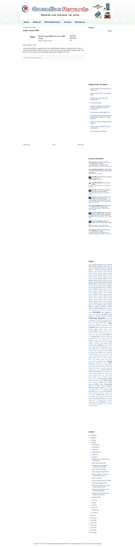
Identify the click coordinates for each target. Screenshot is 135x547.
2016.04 (90, 264)
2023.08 (30, 57)
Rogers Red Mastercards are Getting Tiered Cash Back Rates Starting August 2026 (100, 107)
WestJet (102, 402)
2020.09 (110, 282)
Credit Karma (103, 336)
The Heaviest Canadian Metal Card (100, 112)
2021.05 (100, 285)
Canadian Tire (93, 327)
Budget (103, 325)
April (93, 505)
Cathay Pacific (98, 329)
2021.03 (91, 285)
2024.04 (101, 297)
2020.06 (95, 282)
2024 (92, 440)
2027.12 (99, 310)
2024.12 (91, 301)
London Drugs (108, 359)
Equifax (101, 343)
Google (110, 349)
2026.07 (91, 308)
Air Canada (106, 312)
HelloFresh (103, 350)
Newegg (91, 370)
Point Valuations (52, 22)
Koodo (94, 357)
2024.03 (96, 297)
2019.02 (91, 277)
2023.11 (100, 296)
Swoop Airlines (108, 393)
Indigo (95, 354)
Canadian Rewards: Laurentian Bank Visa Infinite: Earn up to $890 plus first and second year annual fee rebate (100, 201)
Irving (111, 354)
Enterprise (91, 343)
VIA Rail (107, 398)
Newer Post (26, 144)
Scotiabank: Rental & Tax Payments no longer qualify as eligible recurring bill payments (101, 117)
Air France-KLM (96, 314)
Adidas (90, 312)
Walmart (110, 400)
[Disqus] (53, 80)
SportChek (92, 391)
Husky (104, 352)
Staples (104, 391)
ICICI (90, 354)
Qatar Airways (92, 377)
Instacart (99, 354)
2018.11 (100, 275)
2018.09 (91, 275)
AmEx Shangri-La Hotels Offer (100, 471)
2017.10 (110, 270)
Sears (94, 386)
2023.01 (101, 292)
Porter (95, 375)
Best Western (104, 322)
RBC (110, 379)
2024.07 (91, 299)
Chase (105, 329)
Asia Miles (91, 320)
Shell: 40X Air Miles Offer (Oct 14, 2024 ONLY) (99, 185)
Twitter (110, 396)
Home (26, 22)
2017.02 (90, 268)
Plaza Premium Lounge (103, 373)
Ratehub (95, 378)
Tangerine (99, 394)
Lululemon (94, 361)
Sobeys (93, 389)
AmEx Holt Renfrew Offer (99, 463)
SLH (90, 389)
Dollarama (110, 340)
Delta (111, 338)
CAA (111, 325)
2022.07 (95, 290)
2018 (92, 525)
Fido (95, 345)
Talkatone (93, 394)
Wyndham (100, 403)
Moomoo (104, 366)
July (93, 457)
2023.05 (95, 294)
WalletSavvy (104, 400)
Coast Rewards (102, 333)
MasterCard (91, 363)
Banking (98, 322)
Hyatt (107, 352)
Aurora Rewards (105, 320)
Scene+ (101, 384)
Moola (100, 366)
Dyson (102, 341)
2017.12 (96, 271)
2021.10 (100, 287)
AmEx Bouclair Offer (95, 103)
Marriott (109, 361)
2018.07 (105, 273)
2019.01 (110, 275)
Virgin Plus (95, 400)
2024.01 (110, 296)
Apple (110, 318)
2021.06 (105, 285)
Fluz (100, 347)
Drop (95, 341)
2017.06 (110, 268)
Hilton (110, 350)
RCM (90, 380)
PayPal (103, 370)
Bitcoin (97, 323)
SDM (90, 386)
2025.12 (100, 304)
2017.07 (91, 270)
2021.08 (91, 287)
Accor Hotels (109, 310)
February (94, 510)
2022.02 (95, 289)
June (93, 500)
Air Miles (104, 314)
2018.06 (100, 273)
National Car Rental (100, 368)
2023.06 (100, 294)
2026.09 (101, 308)
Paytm (107, 370)
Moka (97, 366)
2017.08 (97, 270)
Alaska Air (92, 316)
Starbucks (109, 391)
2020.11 (96, 283)
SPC (101, 389)
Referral (37, 22)
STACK (100, 391)
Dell (108, 338)
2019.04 (100, 277)
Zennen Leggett (96, 212)
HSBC (100, 352)
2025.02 (101, 301)
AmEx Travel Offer (97, 478)
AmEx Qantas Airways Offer (99, 483)
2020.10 (91, 283)
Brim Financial (97, 325)
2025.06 (95, 303)
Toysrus (97, 396)
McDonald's (91, 364)
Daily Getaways (102, 338)
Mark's (105, 361)
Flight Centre (96, 347)
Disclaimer (80, 22)
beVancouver (91, 323)
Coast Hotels (95, 333)
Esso (105, 343)
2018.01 (101, 271)
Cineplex (100, 331)
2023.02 (105, 292)
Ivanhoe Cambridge (93, 356)
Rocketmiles (95, 382)
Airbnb (110, 314)
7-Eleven (103, 310)
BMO (110, 324)
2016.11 (100, 266)
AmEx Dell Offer (96, 497)
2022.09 (105, 290)
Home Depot (91, 352)
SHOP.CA (103, 386)
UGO (95, 398)
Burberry (107, 325)
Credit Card (95, 336)
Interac (103, 354)
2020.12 (101, 283)
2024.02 (91, 297)
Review (106, 380)
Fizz (109, 345)
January (94, 512)
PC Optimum (97, 371)
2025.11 (95, 304)
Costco (107, 334)
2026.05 (103, 306)
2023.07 (105, 294)
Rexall (110, 380)
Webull (97, 402)
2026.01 (105, 304)
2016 (92, 530)
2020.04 (110, 280)
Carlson (107, 327)
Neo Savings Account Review (98, 131)
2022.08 (100, 290)
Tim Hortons (92, 396)
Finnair (105, 345)
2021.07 (110, 285)
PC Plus (104, 371)
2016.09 (91, 266)
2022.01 (91, 289)
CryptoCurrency (92, 338)
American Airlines (107, 316)
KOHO (110, 356)
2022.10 (110, 290)
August (94, 454)
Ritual (90, 382)
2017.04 (100, 268)
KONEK (90, 357)
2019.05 (105, 277)
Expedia (110, 343)
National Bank (92, 368)
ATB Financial (98, 320)
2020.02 (101, 280)
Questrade (104, 377)
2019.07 (91, 278)
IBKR (111, 352)
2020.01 (96, 280)
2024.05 (105, 297)
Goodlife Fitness (104, 349)
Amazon (98, 316)
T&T (90, 394)
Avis (111, 320)
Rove (105, 382)
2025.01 (96, 301)
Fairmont (91, 345)
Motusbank (109, 366)
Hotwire (96, 352)
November (95, 447)
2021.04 (95, 285)
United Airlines (101, 398)
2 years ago (108, 226)
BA (94, 322)
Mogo (94, 366)
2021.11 (105, 287)
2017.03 (95, 268)
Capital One (101, 327)
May (93, 502)
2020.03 (105, 280)
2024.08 (95, 299)
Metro (110, 364)
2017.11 (91, 271)
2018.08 (110, 273)
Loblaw (102, 359)
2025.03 (105, 301)
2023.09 (91, 296)
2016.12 (105, 266)
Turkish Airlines (104, 396)
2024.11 (110, 299)
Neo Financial (108, 368)
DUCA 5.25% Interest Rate (99, 469)
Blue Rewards (103, 323)
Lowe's (90, 361)
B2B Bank (91, 322)
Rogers (101, 382)
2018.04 (91, 273)
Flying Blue (105, 347)
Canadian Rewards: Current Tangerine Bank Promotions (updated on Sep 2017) (98, 165)
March (94, 507)
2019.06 (110, 277)
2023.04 (90, 294)
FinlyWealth (100, 345)
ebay (110, 341)
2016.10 (95, 266)
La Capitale (104, 357)
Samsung (91, 384)
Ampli (107, 318)
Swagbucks (101, 393)
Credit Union (109, 336)
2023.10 (95, 296)
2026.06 (110, 306)
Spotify (96, 391)
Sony (98, 389)
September (95, 452)
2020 (92, 520)
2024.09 (100, 299)
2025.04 (110, 301)
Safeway (110, 382)
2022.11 (91, 292)
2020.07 (100, 282)
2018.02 (105, 271)
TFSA (110, 394)
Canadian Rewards (97, 169)
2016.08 (110, 264)
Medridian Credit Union (99, 364)
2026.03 (91, 306)
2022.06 (91, 290)
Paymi (98, 370)
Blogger (99, 543)
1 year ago (100, 173)
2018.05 (95, 273)
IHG (92, 354)
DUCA (99, 341)
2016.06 (100, 264)
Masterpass (99, 363)
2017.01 (110, 266)
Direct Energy (98, 340)
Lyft (98, 361)
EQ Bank (96, 343)
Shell (98, 386)
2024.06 (110, 297)
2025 (92, 438)
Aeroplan (97, 312)
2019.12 (91, 280)
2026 (92, 435)
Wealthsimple (92, 402)
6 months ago (108, 166)
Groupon (90, 350)
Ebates (107, 341)
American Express (36, 57)
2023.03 (110, 292)
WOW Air (95, 403)
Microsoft (91, 366)
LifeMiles (98, 359)
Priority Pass (101, 375)
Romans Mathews (96, 205)
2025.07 (100, 303)
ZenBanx (95, 405)
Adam (93, 162)
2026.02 (110, 304)
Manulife (101, 361)
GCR (93, 349)
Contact (67, 22)
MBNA (110, 363)
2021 (92, 518)
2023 (92, 442)
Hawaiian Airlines (96, 350)
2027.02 (95, 310)
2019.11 (110, 278)
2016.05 (95, 264)
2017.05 (105, 268)
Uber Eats (91, 398)
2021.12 (110, 287)
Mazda (105, 363)
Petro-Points (109, 371)
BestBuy (110, 322)
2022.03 (101, 289)
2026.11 (110, 308)
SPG (110, 389)
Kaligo (99, 356)
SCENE (96, 384)
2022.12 (95, 292)
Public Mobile (108, 375)
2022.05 (110, 289)
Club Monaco (106, 331)
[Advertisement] (100, 57)
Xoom (106, 403)
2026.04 (97, 306)
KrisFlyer (99, 357)
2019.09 (100, 278)
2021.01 (105, 283)
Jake (92, 229)
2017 (92, 527)
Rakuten (90, 378)
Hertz (107, 350)
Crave (90, 336)
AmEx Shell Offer (93, 173)
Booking (90, 325)
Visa (100, 400)
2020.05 (91, 282)
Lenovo (93, 359)
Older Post (81, 144)
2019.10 (105, 278)
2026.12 (91, 310)
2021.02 (110, 283)
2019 (92, 522)
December (95, 444)
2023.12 (105, 296)
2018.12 (105, 275)
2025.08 (105, 303)
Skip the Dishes (108, 387)
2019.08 (95, 278)
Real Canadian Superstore (97, 380)
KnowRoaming (105, 356)
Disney (104, 340)
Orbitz (95, 370)
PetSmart (91, 373)
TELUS (107, 394)
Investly (107, 354)
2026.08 (96, 308)
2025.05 (91, 303)
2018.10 (95, 275)
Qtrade (98, 377)
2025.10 (91, 304)
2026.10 (106, 308)
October (94, 449)
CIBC (95, 331)
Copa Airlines (101, 334)
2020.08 (105, 282)
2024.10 (105, 299)
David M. (93, 176)
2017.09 (103, 270)
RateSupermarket (103, 378)
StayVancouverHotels (93, 393)
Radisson (110, 377)
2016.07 (105, 264)
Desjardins (91, 340)
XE (103, 403)
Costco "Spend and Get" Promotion (101, 480)
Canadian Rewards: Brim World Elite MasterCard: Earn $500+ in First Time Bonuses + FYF (100, 216)
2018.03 (110, 271)
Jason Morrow (86, 543)
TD (103, 395)
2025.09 (110, 303)
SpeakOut (106, 389)
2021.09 (95, 287)
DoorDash (91, 341)
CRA (111, 334)
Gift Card (98, 349)
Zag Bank (91, 405)
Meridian (107, 364)
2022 (92, 515)
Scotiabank (108, 384)
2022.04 (105, 289)
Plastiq (95, 373)
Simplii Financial (99, 387)
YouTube (110, 403)
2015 (92, 532)
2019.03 (95, 277)
